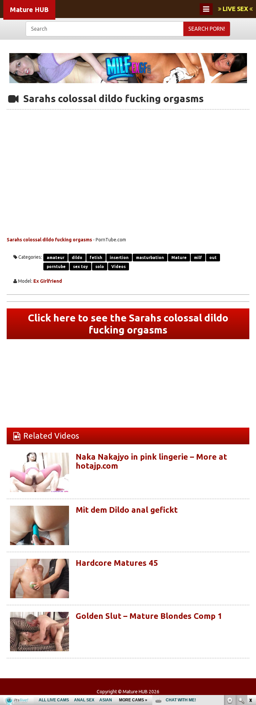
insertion (119, 257)
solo (99, 266)
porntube (56, 266)
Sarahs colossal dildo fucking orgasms (49, 239)
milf (198, 257)
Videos (118, 266)
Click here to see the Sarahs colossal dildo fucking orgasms (128, 323)
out (213, 257)
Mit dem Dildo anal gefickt (127, 509)
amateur (55, 257)
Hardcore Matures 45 (117, 562)
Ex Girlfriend (47, 281)
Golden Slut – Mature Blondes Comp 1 (149, 616)
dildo (77, 257)
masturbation (150, 257)
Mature (179, 257)
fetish (96, 257)
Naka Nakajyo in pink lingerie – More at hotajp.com (151, 461)
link (250, 601)
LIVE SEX (235, 8)
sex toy (80, 266)
